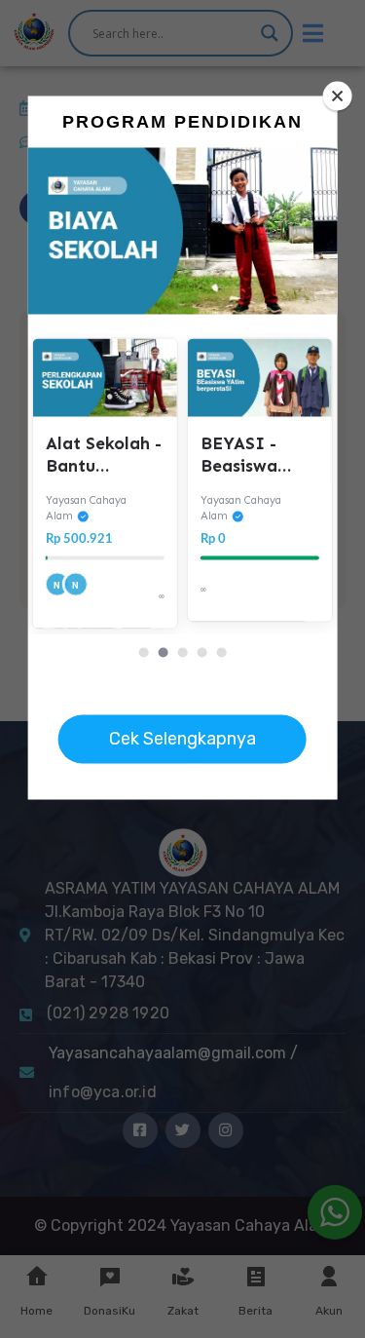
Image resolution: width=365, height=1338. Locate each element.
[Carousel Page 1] (143, 652)
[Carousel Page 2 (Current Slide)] (162, 652)
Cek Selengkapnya (182, 738)
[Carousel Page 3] (182, 652)
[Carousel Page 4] (201, 652)
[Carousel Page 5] (221, 652)
